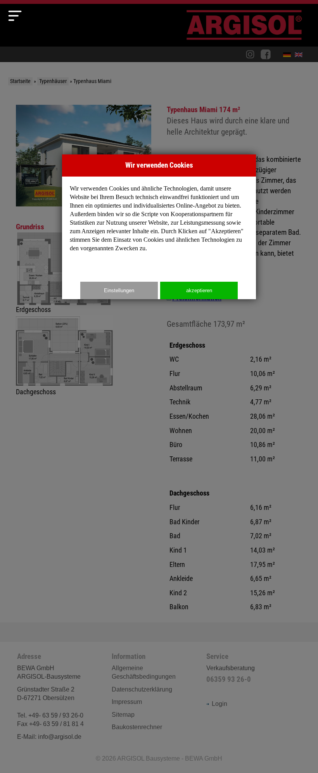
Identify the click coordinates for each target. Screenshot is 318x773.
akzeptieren (199, 290)
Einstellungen (119, 290)
